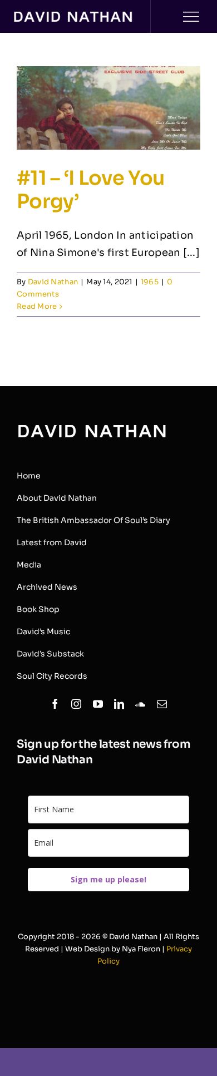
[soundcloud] (140, 704)
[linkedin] (119, 704)
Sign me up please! (108, 879)
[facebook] (55, 704)
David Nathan (53, 282)
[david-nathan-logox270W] (73, 17)
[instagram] (76, 704)
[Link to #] (191, 17)
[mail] (162, 704)
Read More (37, 306)
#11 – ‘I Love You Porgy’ (90, 190)
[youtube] (98, 704)
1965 (150, 282)
